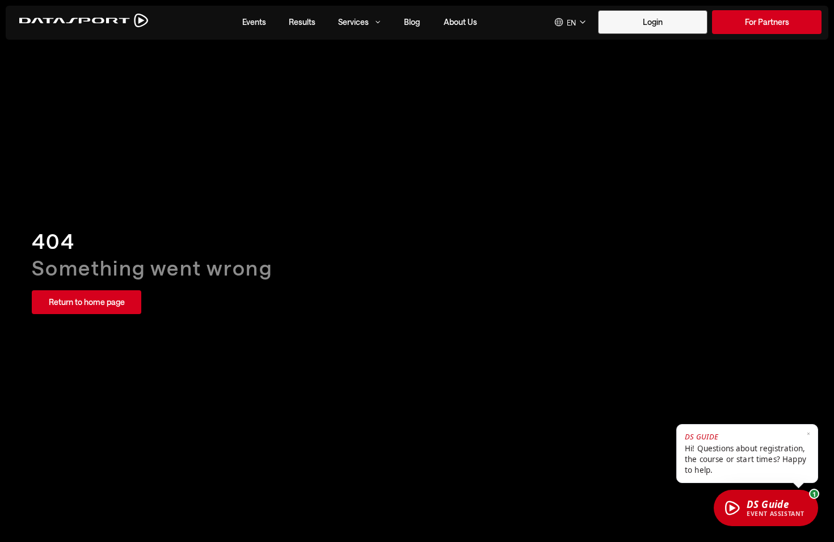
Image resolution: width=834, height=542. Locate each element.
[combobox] (570, 22)
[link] (767, 22)
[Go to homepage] (83, 22)
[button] (254, 22)
